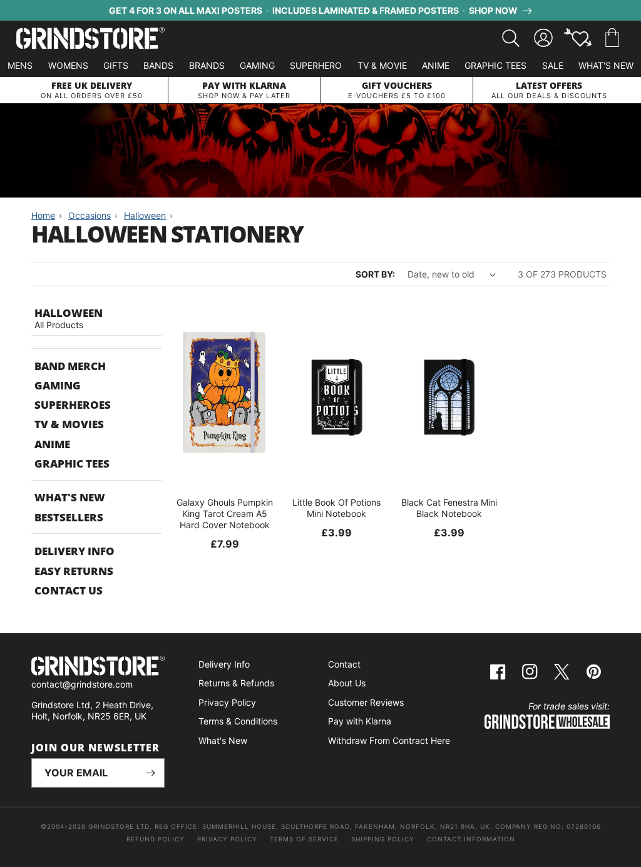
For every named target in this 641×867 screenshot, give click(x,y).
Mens (20, 65)
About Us (347, 683)
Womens (68, 65)
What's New (605, 65)
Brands (207, 65)
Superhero (316, 65)
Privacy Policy (227, 702)
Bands (158, 65)
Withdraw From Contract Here (389, 740)
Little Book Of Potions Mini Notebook (336, 508)
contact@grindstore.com (82, 684)
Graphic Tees (495, 65)
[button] (612, 38)
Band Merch (70, 366)
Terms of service (304, 839)
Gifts (115, 65)
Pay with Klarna (359, 721)
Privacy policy (227, 839)
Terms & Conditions (237, 721)
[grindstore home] (98, 667)
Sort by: (375, 274)
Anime (435, 65)
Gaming (257, 65)
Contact (344, 664)
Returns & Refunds (236, 683)
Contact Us (68, 590)
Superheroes (72, 405)
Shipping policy (382, 839)
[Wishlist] (577, 38)
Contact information (471, 839)
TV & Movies (69, 424)
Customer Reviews (366, 702)
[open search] (511, 38)
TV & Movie (382, 65)
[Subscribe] (150, 773)
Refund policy (155, 839)
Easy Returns (73, 571)
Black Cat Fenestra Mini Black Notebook (449, 508)
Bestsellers (68, 517)
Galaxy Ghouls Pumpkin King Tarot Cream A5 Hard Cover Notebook (225, 513)
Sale (552, 65)
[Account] (543, 38)
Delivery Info (74, 551)
